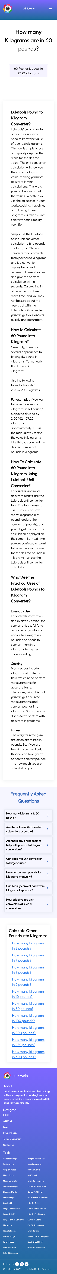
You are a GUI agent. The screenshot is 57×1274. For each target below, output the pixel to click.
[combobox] (53, 9)
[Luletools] (8, 8)
